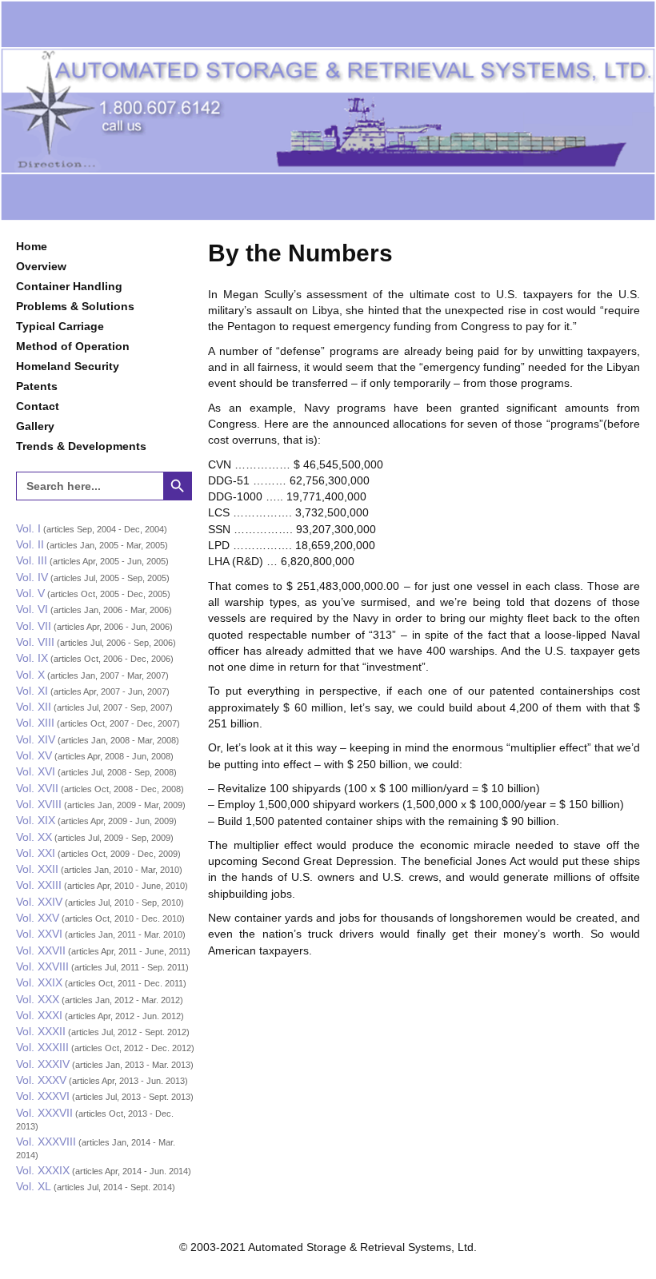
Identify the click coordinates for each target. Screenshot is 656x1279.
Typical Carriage (60, 326)
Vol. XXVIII (42, 966)
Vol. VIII (35, 642)
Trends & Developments (81, 446)
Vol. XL (33, 1186)
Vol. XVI (35, 771)
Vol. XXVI (39, 933)
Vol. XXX (37, 999)
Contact (37, 406)
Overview (41, 266)
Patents (37, 386)
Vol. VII (33, 626)
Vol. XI (32, 690)
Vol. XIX (35, 820)
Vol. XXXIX (43, 1170)
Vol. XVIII (39, 804)
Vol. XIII (35, 722)
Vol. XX (34, 837)
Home (31, 246)
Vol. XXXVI (43, 1096)
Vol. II (30, 544)
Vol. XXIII (39, 885)
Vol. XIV (35, 739)
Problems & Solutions (75, 306)
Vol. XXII (37, 869)
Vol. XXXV (41, 1080)
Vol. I (28, 528)
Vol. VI (32, 609)
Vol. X (30, 674)
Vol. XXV (37, 917)
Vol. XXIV (39, 901)
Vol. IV (32, 577)
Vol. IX (32, 657)
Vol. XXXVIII (46, 1141)
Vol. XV (34, 755)
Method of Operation (73, 346)
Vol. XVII (37, 788)
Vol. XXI (35, 853)
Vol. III (31, 560)
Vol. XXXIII (42, 1047)
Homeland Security (67, 366)
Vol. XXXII (41, 1031)
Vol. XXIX (39, 982)
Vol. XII (33, 706)
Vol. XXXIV (43, 1064)
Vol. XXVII (41, 950)
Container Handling (69, 286)
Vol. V (30, 593)
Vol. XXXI (39, 1015)
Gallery (35, 426)
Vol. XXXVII (44, 1112)
